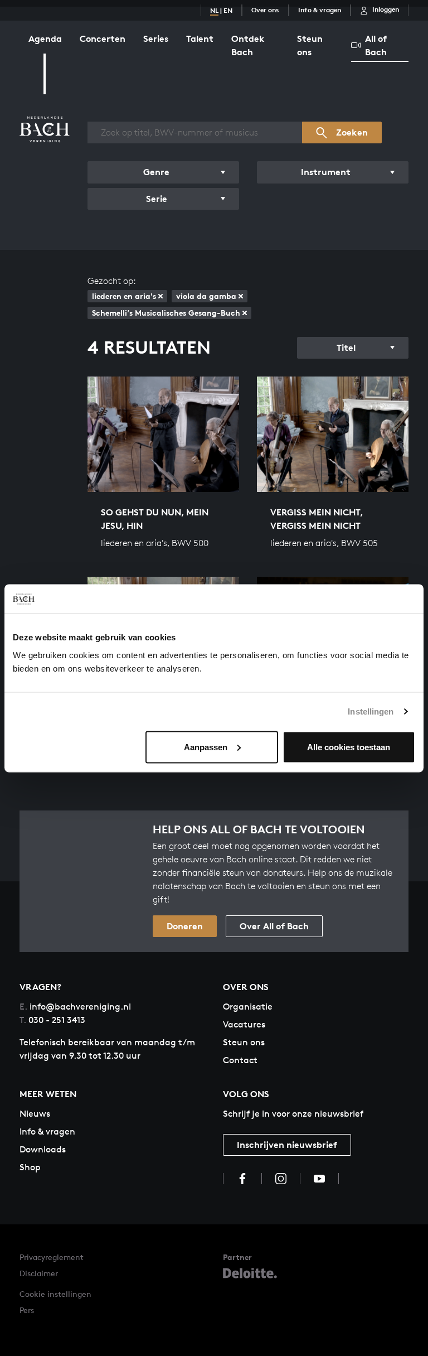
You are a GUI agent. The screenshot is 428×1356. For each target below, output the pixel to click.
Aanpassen (205, 746)
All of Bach (376, 45)
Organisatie (248, 1006)
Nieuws (35, 1113)
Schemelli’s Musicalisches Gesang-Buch (166, 312)
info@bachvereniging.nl (75, 1006)
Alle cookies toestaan (348, 746)
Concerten (102, 38)
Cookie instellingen (55, 1294)
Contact (240, 1060)
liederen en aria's (124, 296)
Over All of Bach (274, 926)
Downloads (43, 1149)
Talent (199, 38)
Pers (27, 1310)
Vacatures (244, 1024)
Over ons (265, 10)
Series (155, 38)
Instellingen (370, 711)
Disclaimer (39, 1273)
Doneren (185, 926)
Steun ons (310, 45)
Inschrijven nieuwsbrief (287, 1144)
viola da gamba (206, 296)
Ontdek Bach (248, 45)
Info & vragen (319, 10)
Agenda (45, 38)
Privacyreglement (52, 1257)
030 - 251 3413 (52, 1020)
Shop (30, 1167)
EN (227, 10)
